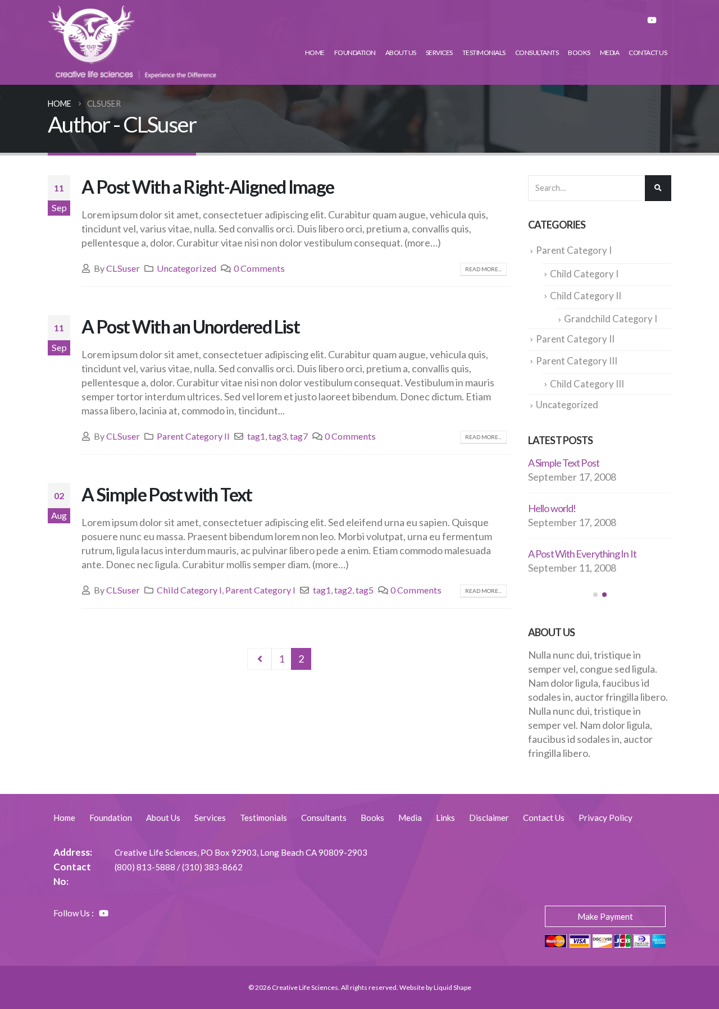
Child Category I (189, 590)
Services (439, 52)
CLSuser (123, 268)
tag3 (277, 436)
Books (579, 52)
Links (445, 817)
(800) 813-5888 (145, 867)
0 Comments (259, 268)
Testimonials (484, 52)
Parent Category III (576, 361)
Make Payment (605, 916)
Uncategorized (186, 268)
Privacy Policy (605, 817)
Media (610, 52)
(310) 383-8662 (212, 867)
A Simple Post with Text (166, 494)
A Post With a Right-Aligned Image (207, 187)
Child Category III (587, 384)
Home (315, 52)
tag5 (365, 590)
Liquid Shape (452, 987)
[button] (595, 595)
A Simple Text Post (563, 462)
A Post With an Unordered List (190, 326)
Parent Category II (193, 436)
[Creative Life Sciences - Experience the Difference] (132, 42)
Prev (259, 659)
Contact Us (648, 52)
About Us (400, 52)
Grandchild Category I (610, 319)
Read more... (483, 269)
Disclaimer (489, 817)
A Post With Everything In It (582, 553)
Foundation (355, 52)
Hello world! (552, 508)
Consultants (537, 52)
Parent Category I (260, 590)
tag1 (256, 436)
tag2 (343, 590)
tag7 (299, 436)
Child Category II (585, 296)
